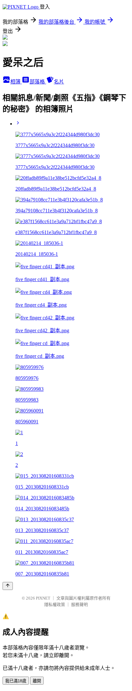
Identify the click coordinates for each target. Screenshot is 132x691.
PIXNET (43, 598)
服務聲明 (79, 604)
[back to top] (8, 586)
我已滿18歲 (15, 681)
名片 (59, 81)
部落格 (37, 81)
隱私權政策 (54, 604)
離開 (37, 681)
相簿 (16, 81)
